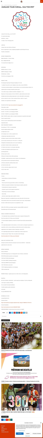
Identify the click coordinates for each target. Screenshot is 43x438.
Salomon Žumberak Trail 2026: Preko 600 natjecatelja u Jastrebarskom (16, 350)
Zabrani (28, 433)
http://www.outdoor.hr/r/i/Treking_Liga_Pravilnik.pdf (10, 236)
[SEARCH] (40, 316)
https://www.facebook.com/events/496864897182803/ (10, 307)
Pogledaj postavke (37, 433)
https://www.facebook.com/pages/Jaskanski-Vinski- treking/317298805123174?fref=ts (16, 302)
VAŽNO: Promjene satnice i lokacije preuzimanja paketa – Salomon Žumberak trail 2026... (20, 381)
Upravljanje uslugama (22, 430)
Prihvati (19, 433)
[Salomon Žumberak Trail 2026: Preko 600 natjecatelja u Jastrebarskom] (21, 335)
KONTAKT (3, 430)
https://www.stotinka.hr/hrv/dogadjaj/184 (15, 105)
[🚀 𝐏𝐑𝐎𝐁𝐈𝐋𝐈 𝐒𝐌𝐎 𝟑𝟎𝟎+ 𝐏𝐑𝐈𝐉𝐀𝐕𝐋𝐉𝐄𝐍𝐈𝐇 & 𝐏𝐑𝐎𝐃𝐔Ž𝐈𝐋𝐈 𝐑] (21, 397)
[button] (40, 422)
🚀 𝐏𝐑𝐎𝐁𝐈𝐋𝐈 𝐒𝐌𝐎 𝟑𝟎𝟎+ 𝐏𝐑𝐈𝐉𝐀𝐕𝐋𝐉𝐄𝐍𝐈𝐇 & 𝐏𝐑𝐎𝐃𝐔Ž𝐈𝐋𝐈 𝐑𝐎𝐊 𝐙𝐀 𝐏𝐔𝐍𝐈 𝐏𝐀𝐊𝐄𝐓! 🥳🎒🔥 (18, 412)
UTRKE (2, 427)
